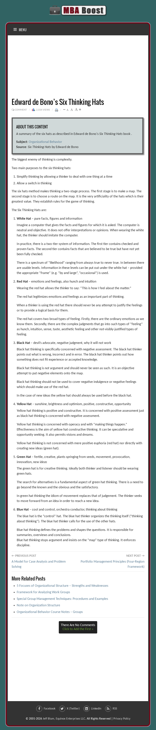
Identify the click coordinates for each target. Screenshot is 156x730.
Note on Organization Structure (38, 605)
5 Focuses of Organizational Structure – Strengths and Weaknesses (62, 586)
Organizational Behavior (45, 142)
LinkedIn (96, 708)
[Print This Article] (56, 109)
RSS (115, 708)
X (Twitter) (73, 708)
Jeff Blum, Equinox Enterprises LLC (64, 718)
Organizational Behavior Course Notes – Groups (50, 612)
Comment (21, 109)
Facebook (49, 708)
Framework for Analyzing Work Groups (43, 592)
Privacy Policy (121, 718)
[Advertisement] (78, 66)
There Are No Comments (78, 627)
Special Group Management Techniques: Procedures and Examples (62, 599)
